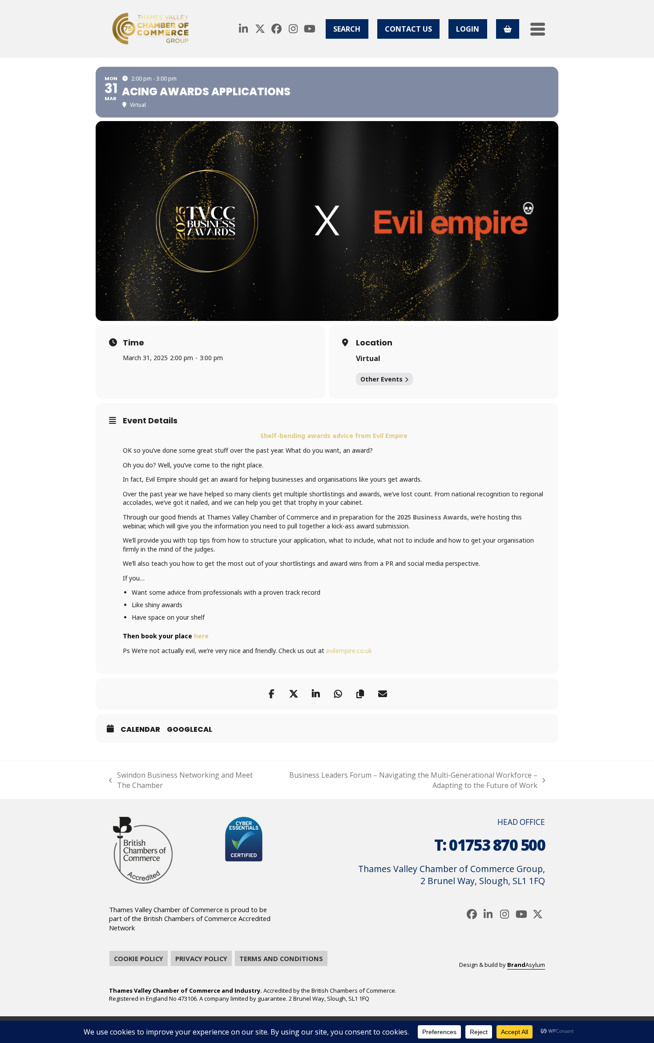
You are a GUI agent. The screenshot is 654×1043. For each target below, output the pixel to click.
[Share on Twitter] (294, 694)
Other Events (381, 379)
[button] (537, 29)
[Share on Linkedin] (316, 694)
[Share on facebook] (271, 694)
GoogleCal (189, 729)
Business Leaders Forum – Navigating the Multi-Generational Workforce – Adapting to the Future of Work (401, 780)
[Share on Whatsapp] (338, 694)
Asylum (526, 965)
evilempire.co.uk (349, 650)
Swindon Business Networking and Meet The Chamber (181, 780)
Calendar (140, 729)
